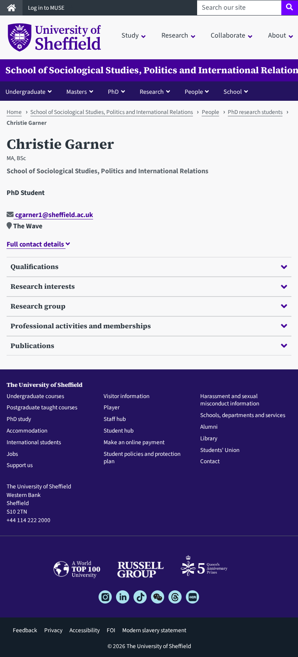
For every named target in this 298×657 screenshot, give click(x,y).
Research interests (42, 286)
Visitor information (126, 396)
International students (34, 443)
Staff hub (115, 419)
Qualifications (34, 266)
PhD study (19, 419)
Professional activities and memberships (80, 326)
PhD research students (255, 112)
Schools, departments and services (242, 415)
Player (112, 408)
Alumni (209, 427)
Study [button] (130, 35)
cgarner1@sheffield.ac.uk (53, 215)
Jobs (12, 454)
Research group (38, 306)
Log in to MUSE (47, 7)
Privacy (53, 630)
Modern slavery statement (154, 630)
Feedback (25, 630)
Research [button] (174, 35)
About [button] (277, 35)
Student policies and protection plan (142, 458)
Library (208, 439)
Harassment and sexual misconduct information (229, 400)
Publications (32, 345)
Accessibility (84, 630)
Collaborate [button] (228, 35)
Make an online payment (134, 443)
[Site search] (289, 7)
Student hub (118, 431)
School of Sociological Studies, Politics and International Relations (111, 112)
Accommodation (27, 431)
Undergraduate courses (35, 396)
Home (14, 112)
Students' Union (219, 450)
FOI (111, 630)
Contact (210, 462)
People (210, 112)
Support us (20, 465)
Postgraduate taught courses (42, 408)
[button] (30, 91)
